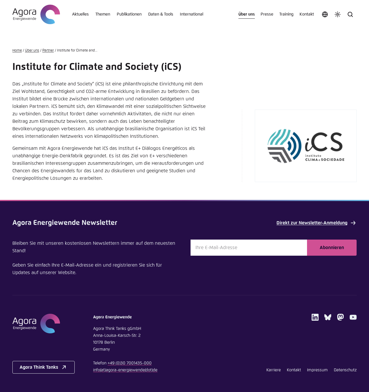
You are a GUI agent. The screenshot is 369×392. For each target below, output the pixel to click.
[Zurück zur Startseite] (36, 14)
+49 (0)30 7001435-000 (130, 363)
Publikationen (129, 14)
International (191, 14)
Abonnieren (332, 247)
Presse (267, 14)
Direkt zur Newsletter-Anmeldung (311, 223)
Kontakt (307, 14)
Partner (48, 50)
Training (286, 14)
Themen (102, 14)
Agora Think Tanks (39, 367)
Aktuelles (80, 14)
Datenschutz (345, 370)
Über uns (246, 14)
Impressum (317, 370)
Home (17, 50)
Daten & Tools (160, 14)
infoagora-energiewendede (125, 370)
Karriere (273, 370)
